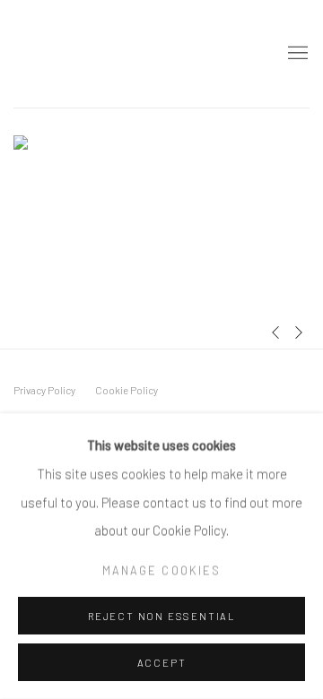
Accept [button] (162, 663)
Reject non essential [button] (161, 616)
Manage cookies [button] (161, 570)
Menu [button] (296, 53)
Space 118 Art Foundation (103, 54)
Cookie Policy (126, 390)
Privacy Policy (44, 390)
